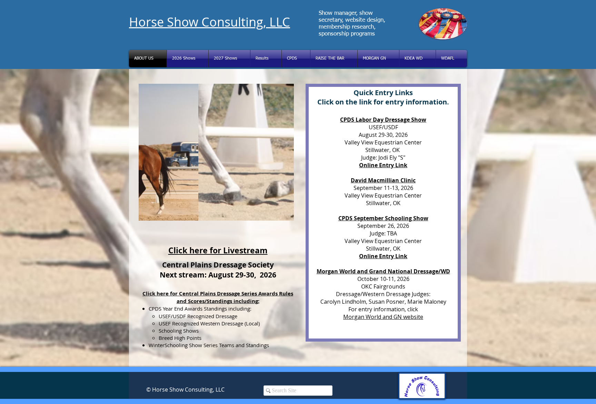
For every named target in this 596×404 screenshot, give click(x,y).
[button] (216, 152)
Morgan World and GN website (383, 317)
